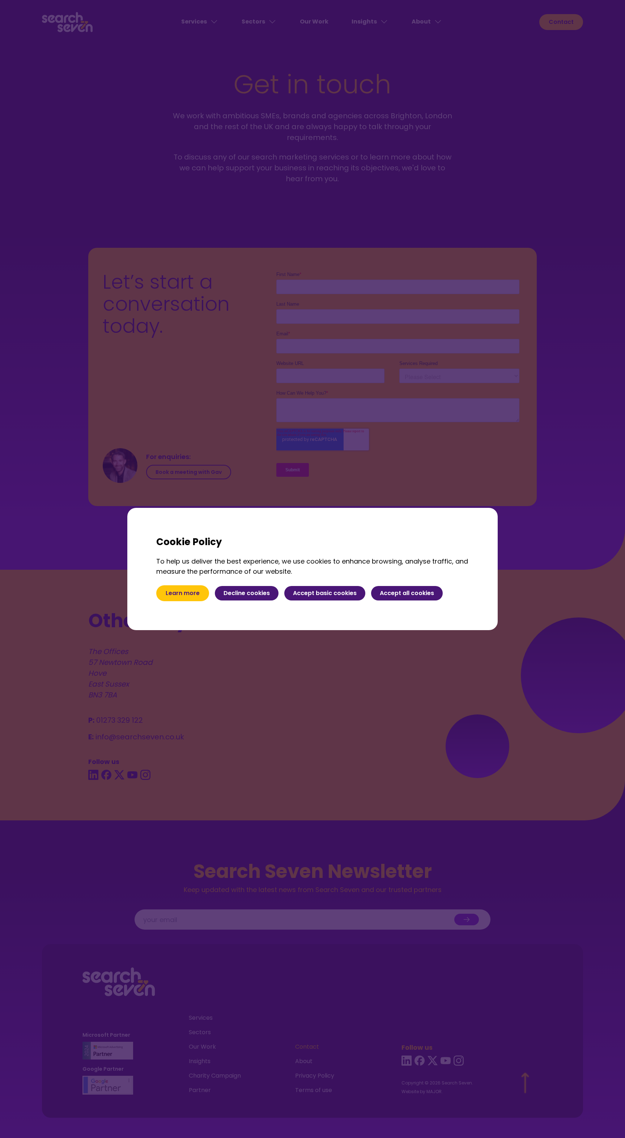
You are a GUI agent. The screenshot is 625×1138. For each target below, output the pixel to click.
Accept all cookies (407, 593)
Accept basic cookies (325, 593)
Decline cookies (247, 593)
